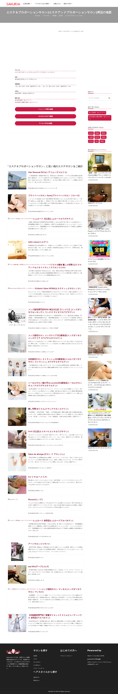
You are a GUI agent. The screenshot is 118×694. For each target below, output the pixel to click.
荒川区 (97, 137)
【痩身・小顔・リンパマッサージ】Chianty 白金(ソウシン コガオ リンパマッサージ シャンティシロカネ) (99, 175)
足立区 (91, 133)
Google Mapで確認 (45, 116)
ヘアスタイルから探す (42, 4)
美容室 (35, 656)
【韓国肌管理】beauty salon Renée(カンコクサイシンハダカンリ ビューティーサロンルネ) (99, 289)
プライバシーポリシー (66, 656)
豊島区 (104, 133)
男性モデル (36, 680)
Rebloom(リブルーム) (95, 355)
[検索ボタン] (109, 98)
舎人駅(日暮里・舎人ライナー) (23, 100)
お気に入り (57, 4)
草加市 (104, 137)
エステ (35, 659)
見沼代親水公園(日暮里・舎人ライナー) (99, 118)
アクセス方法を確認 (45, 123)
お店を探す (27, 4)
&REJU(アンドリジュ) (95, 203)
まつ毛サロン (37, 665)
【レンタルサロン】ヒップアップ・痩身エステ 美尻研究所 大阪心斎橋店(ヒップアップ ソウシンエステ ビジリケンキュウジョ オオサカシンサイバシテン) (99, 417)
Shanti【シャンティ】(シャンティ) (99, 448)
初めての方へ (68, 4)
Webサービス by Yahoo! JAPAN (95, 656)
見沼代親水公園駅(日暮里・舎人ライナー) (26, 102)
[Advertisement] (45, 149)
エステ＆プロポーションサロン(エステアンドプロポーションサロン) (34, 72)
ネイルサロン (37, 662)
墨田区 (102, 141)
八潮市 (91, 137)
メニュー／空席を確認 (45, 109)
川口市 (91, 141)
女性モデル (36, 677)
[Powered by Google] (94, 659)
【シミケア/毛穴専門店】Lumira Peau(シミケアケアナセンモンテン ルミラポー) (99, 231)
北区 (96, 141)
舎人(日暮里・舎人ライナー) (97, 113)
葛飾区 (97, 133)
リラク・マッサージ (38, 668)
